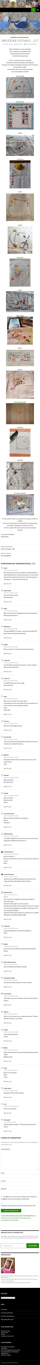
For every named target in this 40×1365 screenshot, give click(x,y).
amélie (6, 1030)
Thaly (5, 1068)
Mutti (20, 290)
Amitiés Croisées (6, 1355)
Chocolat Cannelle (20, 402)
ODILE (5, 944)
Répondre (8, 583)
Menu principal (38, 10)
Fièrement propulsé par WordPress (9, 1362)
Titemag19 (7, 1120)
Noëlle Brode (5, 1353)
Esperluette (19, 44)
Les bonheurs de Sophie (7, 1346)
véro (5, 1104)
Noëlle (6, 644)
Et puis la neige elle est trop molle (10, 1350)
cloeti (5, 568)
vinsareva (7, 678)
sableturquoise (8, 834)
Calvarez (6, 721)
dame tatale (7, 590)
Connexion (4, 1309)
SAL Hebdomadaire (22, 37)
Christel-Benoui (8, 852)
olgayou (6, 1012)
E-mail (3, 1181)
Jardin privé (4, 1332)
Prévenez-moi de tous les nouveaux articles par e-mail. (18, 1205)
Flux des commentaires (7, 1316)
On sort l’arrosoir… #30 (8, 548)
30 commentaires (31, 44)
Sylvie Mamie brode (10, 962)
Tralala (3, 1334)
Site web (3, 1189)
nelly (5, 696)
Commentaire (6, 1149)
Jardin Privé (24, 56)
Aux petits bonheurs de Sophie (9, 1351)
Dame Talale (20, 101)
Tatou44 (6, 775)
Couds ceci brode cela (7, 1336)
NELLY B (6, 755)
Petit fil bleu (7, 994)
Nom (3, 1173)
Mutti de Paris (8, 892)
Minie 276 (20, 257)
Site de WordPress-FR (7, 1319)
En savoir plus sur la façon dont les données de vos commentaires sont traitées (18, 1218)
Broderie (13, 37)
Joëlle (20, 225)
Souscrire (33, 1245)
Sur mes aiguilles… (6, 554)
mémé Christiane (9, 874)
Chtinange (4, 1348)
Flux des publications (7, 1313)
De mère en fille (5, 1331)
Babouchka (20, 315)
